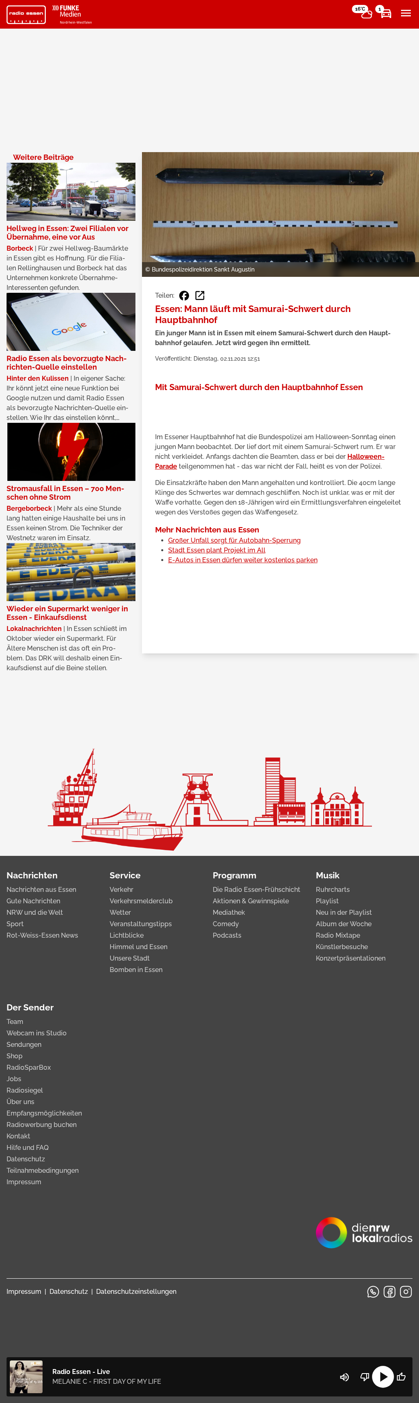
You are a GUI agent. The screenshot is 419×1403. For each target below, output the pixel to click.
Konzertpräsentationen (350, 958)
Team (15, 1022)
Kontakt (18, 1136)
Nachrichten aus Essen (41, 889)
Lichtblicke (127, 935)
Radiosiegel (25, 1090)
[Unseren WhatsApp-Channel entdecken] (373, 1291)
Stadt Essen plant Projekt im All (217, 550)
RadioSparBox (29, 1067)
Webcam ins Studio (37, 1033)
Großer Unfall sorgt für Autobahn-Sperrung (234, 540)
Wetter (120, 912)
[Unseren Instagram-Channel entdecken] (405, 1291)
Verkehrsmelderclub (141, 901)
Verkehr (121, 889)
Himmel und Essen (138, 947)
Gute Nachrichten (33, 901)
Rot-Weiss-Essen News (42, 935)
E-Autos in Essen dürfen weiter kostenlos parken (243, 560)
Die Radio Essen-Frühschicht (256, 889)
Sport (15, 924)
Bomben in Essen (136, 970)
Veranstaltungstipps (141, 924)
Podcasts (227, 935)
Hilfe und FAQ (28, 1148)
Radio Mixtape (338, 935)
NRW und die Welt (35, 912)
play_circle (383, 1377)
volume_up (344, 1377)
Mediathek (229, 912)
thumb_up (401, 1377)
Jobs (14, 1079)
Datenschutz (26, 1159)
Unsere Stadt (130, 958)
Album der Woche (344, 924)
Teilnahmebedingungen (43, 1170)
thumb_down (365, 1377)
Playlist (327, 901)
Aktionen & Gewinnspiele (251, 901)
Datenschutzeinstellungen (136, 1291)
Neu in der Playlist (344, 912)
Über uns (20, 1102)
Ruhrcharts (333, 889)
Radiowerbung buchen (42, 1125)
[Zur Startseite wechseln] (26, 14)
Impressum (24, 1182)
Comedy (226, 924)
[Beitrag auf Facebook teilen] (184, 296)
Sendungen (24, 1044)
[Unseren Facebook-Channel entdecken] (389, 1291)
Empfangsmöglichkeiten (44, 1113)
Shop (15, 1056)
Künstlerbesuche (342, 947)
